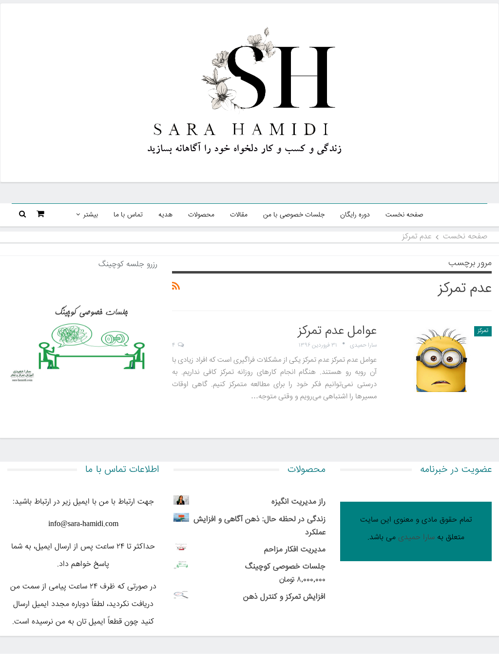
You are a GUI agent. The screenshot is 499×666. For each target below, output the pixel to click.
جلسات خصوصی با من (294, 215)
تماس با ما (128, 215)
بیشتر (90, 215)
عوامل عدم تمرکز (337, 331)
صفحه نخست (404, 215)
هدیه (165, 215)
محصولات (201, 215)
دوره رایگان (355, 215)
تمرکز (483, 330)
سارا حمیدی (416, 537)
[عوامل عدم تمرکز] (440, 359)
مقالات (239, 215)
